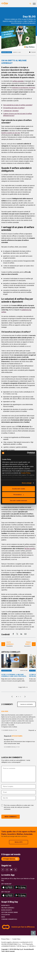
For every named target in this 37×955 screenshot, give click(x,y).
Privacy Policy (5, 939)
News (3, 917)
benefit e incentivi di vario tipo (10, 133)
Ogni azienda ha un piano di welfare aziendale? (18, 105)
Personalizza (17, 494)
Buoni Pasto (5, 905)
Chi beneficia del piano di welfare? (14, 108)
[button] (16, 696)
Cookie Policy (25, 473)
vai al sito (18, 842)
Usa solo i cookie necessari (18, 500)
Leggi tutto (22, 687)
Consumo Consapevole (9, 919)
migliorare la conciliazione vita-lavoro (23, 87)
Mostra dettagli (27, 483)
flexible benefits (30, 548)
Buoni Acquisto (6, 910)
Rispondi (31, 730)
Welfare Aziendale (6, 670)
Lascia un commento (26, 704)
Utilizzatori (5, 914)
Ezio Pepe (4, 711)
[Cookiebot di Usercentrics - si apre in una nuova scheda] (27, 453)
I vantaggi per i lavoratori (11, 111)
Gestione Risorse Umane (9, 912)
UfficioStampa (16, 736)
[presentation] (12, 696)
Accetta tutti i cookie (18, 488)
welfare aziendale (18, 81)
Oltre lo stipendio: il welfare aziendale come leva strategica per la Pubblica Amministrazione (13, 676)
